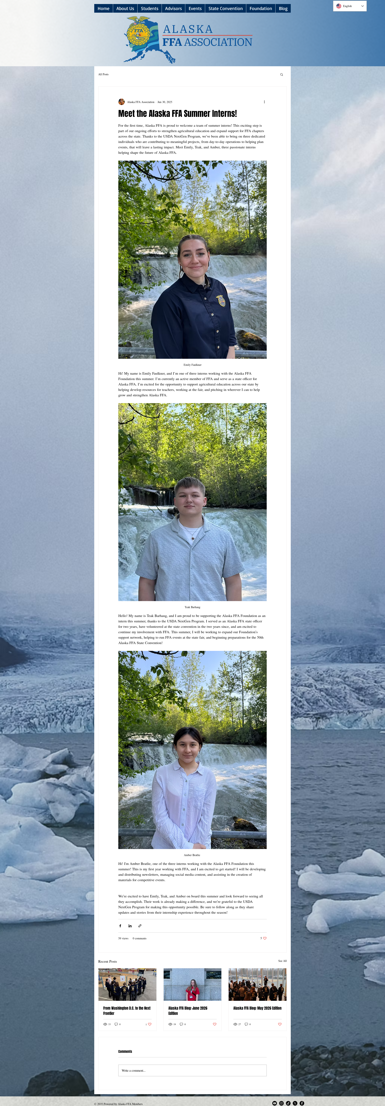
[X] (295, 1103)
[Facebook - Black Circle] (302, 1103)
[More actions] (264, 101)
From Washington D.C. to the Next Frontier (126, 1011)
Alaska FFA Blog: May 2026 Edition (257, 1008)
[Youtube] (274, 1103)
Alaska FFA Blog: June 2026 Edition (187, 1011)
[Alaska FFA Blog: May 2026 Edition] (258, 984)
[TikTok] (288, 1103)
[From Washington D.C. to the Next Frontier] (127, 984)
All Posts (103, 74)
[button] (149, 8)
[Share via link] (140, 926)
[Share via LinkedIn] (130, 926)
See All (282, 961)
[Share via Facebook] (120, 926)
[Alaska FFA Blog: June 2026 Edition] (193, 984)
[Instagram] (281, 1103)
